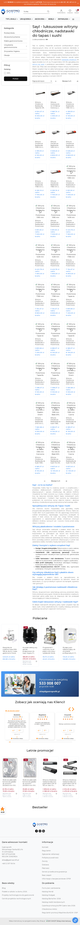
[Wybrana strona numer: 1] (66, 81)
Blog (4, 888)
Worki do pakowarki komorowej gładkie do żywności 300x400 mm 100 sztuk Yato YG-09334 (9, 782)
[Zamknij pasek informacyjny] (78, 3)
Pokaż (16, 79)
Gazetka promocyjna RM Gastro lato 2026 (58, 906)
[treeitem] (15, 33)
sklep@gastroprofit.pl (10, 860)
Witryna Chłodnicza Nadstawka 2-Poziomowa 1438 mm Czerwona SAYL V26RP (55, 263)
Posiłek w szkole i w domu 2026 (14, 892)
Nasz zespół (46, 875)
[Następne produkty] (74, 637)
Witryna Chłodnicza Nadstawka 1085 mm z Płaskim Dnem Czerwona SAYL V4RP (39, 144)
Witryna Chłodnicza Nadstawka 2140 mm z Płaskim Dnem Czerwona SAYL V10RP (39, 420)
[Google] (43, 831)
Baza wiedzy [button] (8, 883)
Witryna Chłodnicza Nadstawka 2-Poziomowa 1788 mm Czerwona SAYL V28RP (55, 302)
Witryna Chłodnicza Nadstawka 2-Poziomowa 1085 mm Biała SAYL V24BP (71, 184)
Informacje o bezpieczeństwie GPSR (56, 879)
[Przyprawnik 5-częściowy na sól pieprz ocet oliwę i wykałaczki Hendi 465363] (51, 644)
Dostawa (45, 865)
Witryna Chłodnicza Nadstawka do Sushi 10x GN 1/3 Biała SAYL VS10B (56, 460)
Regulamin (46, 851)
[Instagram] (40, 831)
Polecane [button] (40, 618)
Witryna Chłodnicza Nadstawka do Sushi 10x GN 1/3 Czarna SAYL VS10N (71, 460)
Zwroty (45, 861)
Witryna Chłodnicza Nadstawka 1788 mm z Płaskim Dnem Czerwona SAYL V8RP (55, 184)
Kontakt (45, 847)
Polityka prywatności (50, 858)
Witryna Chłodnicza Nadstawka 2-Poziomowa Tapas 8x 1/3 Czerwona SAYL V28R (55, 381)
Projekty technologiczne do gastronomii (18, 895)
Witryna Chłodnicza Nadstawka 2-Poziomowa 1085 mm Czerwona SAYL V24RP (55, 223)
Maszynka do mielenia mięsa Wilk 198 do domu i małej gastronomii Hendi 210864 (10, 650)
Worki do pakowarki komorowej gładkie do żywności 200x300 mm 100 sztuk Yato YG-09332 (30, 782)
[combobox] (42, 81)
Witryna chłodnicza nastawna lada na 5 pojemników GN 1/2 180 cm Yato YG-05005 (69, 782)
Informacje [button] (47, 842)
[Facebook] (36, 831)
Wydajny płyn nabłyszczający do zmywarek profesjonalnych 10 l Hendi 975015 (70, 650)
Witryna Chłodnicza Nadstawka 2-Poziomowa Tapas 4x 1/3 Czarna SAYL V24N (71, 302)
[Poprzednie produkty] (5, 637)
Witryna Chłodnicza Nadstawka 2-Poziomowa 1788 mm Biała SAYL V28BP (71, 263)
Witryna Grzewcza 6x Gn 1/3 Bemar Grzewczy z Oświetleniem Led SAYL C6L (55, 105)
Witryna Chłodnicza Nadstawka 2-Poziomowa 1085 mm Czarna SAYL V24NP (40, 223)
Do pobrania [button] (48, 883)
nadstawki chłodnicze (69, 60)
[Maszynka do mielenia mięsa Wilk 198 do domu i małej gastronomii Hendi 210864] (11, 644)
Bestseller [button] (40, 807)
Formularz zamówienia (51, 888)
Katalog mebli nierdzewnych (53, 902)
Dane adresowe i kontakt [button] (14, 842)
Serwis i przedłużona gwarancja (54, 872)
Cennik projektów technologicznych (16, 899)
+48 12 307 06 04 (8, 863)
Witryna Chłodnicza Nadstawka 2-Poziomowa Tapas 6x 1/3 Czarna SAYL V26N (55, 341)
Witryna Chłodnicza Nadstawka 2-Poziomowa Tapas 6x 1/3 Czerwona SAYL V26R (71, 341)
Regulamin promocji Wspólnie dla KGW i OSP (60, 913)
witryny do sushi (38, 64)
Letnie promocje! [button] (40, 750)
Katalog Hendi (47, 892)
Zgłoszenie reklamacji (50, 854)
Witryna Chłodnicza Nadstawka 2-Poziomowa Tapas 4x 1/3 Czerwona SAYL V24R (40, 341)
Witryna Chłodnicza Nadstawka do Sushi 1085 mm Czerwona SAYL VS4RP (40, 460)
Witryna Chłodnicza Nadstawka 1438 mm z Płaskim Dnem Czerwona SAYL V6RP (70, 144)
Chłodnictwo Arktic (49, 909)
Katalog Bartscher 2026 (51, 899)
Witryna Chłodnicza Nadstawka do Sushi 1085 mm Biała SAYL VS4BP (56, 420)
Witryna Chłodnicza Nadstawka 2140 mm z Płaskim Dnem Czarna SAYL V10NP (71, 381)
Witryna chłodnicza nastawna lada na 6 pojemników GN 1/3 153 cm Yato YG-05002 (49, 782)
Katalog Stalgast (48, 895)
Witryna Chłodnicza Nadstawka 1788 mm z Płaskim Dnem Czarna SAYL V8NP (40, 184)
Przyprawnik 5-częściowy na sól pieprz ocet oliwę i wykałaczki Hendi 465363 (49, 650)
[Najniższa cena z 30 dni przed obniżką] (36, 661)
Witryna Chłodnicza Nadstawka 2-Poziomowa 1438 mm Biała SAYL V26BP (71, 223)
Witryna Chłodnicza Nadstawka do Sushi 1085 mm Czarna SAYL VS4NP (71, 420)
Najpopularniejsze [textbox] (38, 81)
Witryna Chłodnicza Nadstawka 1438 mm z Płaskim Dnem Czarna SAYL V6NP (55, 144)
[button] (12, 19)
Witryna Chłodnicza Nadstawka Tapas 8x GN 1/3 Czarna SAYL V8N (39, 105)
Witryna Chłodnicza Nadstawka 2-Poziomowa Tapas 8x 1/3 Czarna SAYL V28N (40, 381)
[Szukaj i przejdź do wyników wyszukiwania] (48, 11)
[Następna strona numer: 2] (77, 81)
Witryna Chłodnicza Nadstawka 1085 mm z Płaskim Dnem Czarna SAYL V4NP (71, 105)
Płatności (45, 868)
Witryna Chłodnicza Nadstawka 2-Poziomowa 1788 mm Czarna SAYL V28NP (40, 302)
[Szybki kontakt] (75, 920)
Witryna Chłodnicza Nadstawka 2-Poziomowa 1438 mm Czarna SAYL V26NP (40, 263)
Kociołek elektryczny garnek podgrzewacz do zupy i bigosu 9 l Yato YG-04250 (30, 650)
